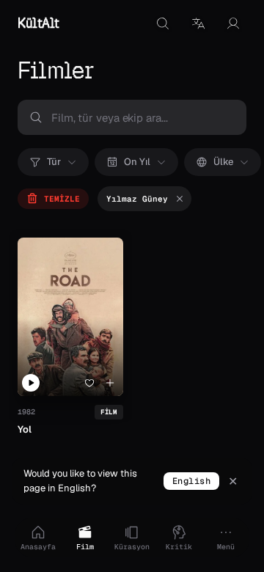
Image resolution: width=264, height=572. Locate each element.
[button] (198, 23)
